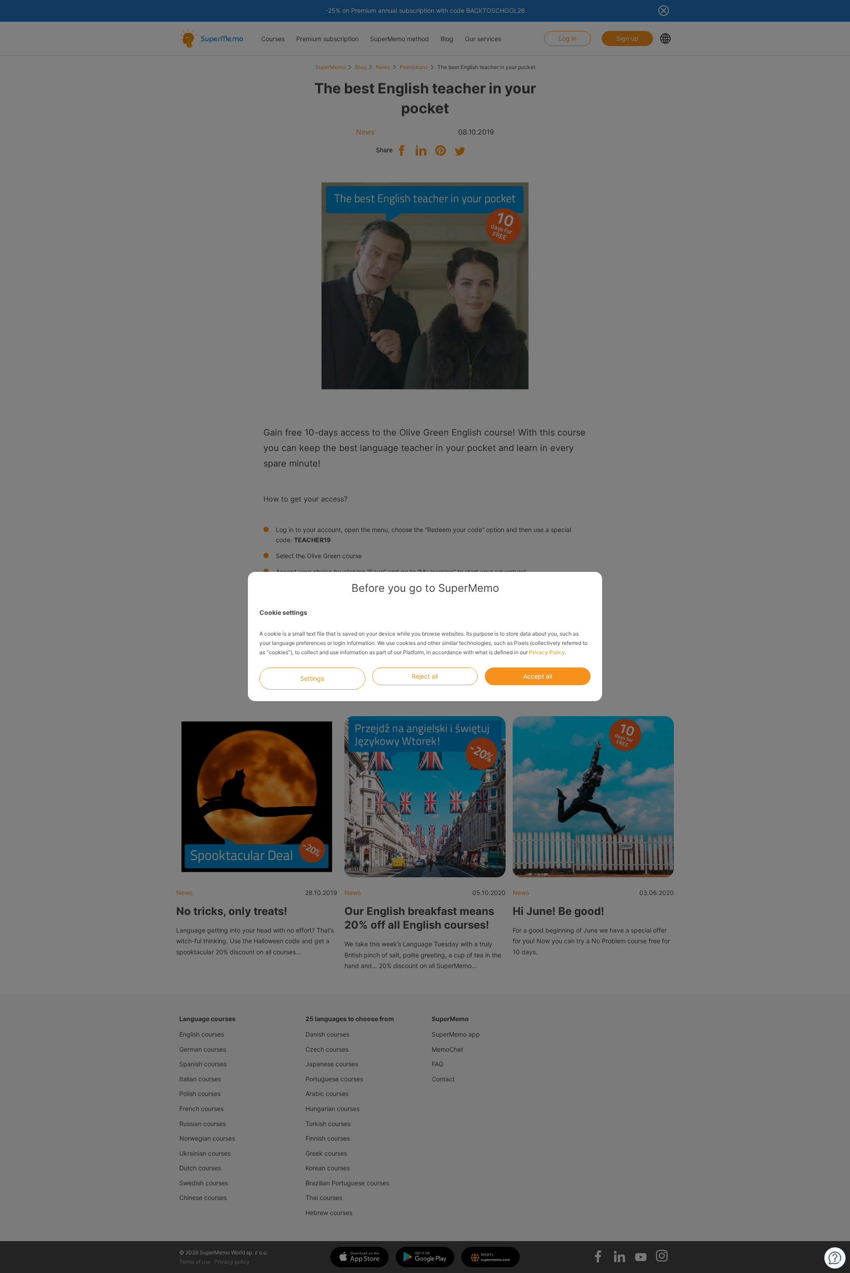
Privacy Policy (547, 652)
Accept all (537, 676)
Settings (312, 678)
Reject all (425, 676)
